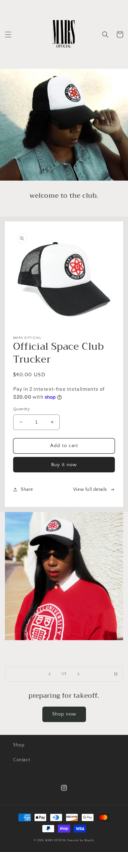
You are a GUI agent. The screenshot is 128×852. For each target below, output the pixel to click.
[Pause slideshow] (116, 674)
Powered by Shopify (80, 840)
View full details (90, 489)
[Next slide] (78, 674)
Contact (21, 760)
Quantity (21, 409)
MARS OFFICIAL (56, 840)
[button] (8, 34)
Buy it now (64, 464)
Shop (18, 745)
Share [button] (27, 489)
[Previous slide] (49, 674)
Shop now (64, 714)
